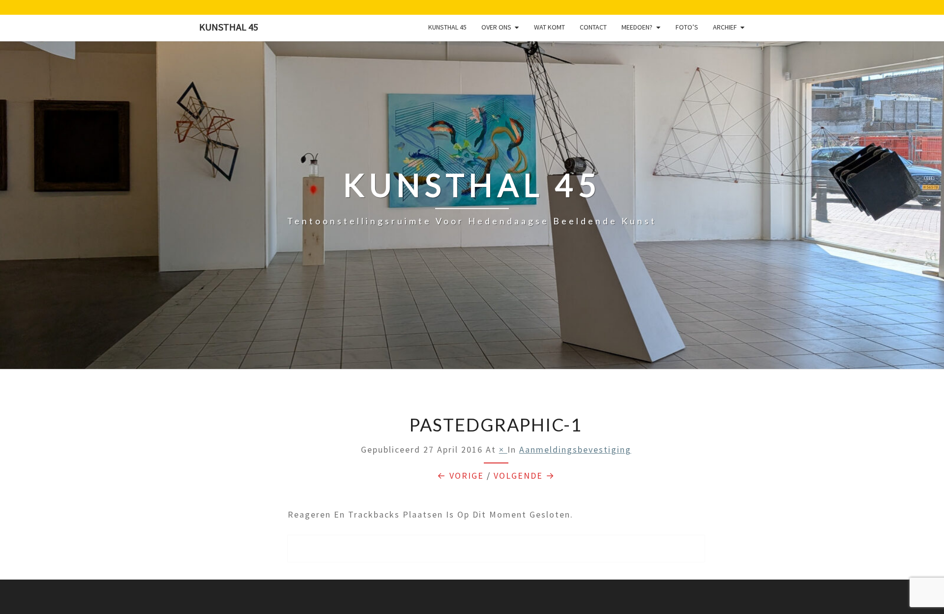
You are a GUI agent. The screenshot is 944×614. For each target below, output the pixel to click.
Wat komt (549, 27)
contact (593, 27)
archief (725, 27)
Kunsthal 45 (228, 27)
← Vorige (460, 475)
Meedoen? (636, 27)
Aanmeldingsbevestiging (575, 449)
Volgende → (524, 475)
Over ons (496, 27)
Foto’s (687, 27)
